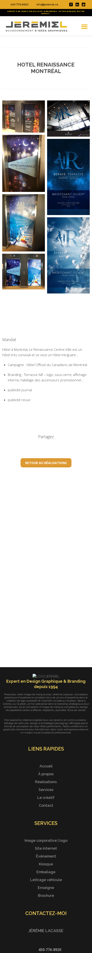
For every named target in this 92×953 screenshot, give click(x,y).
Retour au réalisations (46, 463)
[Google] (83, 5)
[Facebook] (71, 5)
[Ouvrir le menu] (84, 26)
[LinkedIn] (77, 5)
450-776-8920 (49, 949)
